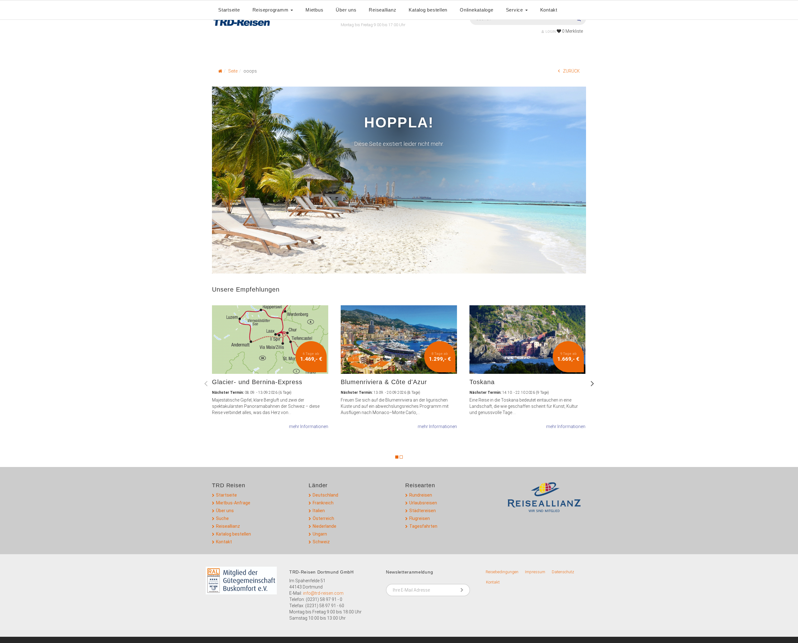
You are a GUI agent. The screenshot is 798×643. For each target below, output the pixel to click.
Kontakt (548, 9)
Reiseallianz (382, 9)
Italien (319, 510)
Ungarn (320, 533)
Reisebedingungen (502, 571)
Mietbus (314, 9)
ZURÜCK (571, 71)
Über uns (346, 9)
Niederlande (324, 526)
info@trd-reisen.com (323, 593)
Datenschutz (563, 571)
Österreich (323, 518)
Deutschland (325, 495)
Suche (222, 518)
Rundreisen (420, 495)
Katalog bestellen (428, 9)
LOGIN (551, 32)
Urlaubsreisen (423, 502)
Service (515, 9)
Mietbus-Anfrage (233, 502)
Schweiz (321, 541)
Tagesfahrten (423, 526)
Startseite (229, 9)
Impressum (535, 571)
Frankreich (323, 502)
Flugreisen (419, 518)
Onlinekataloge (476, 9)
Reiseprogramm (271, 9)
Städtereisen (422, 510)
